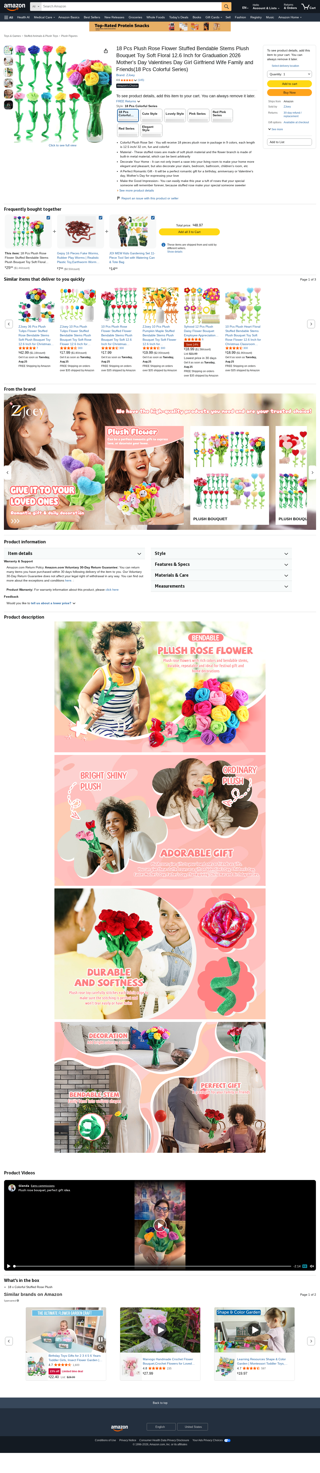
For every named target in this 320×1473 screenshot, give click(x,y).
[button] (8, 17)
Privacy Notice (127, 1440)
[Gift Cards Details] (221, 17)
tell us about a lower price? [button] (51, 603)
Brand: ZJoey (125, 75)
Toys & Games (12, 36)
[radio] (8, 50)
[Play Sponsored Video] (160, 1330)
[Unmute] (312, 1266)
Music (270, 17)
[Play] (7, 1266)
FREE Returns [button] (126, 101)
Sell (228, 17)
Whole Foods (156, 17)
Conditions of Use (105, 1440)
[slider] (152, 1266)
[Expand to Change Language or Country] (248, 8)
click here (112, 589)
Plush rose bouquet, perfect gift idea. (45, 1190)
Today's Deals (178, 17)
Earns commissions (43, 1185)
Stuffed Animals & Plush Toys (41, 36)
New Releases (114, 17)
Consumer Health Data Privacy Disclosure (164, 1440)
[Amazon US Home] (119, 1428)
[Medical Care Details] (54, 17)
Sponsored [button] (10, 1300)
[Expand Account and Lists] (279, 8)
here (68, 580)
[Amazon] (15, 6)
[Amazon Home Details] (301, 17)
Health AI (23, 17)
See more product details (136, 190)
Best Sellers (92, 17)
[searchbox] (131, 6)
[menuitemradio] (304, 1266)
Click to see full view (62, 145)
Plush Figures (69, 36)
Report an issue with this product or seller (150, 198)
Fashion (240, 17)
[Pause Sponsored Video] (100, 1340)
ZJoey (287, 106)
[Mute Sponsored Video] (100, 1348)
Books (197, 17)
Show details (174, 251)
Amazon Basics (68, 17)
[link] (80, 231)
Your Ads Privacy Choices (207, 1440)
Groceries (135, 17)
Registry (256, 17)
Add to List (277, 142)
